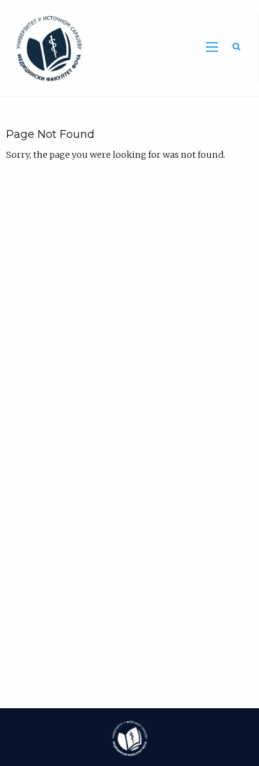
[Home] (45, 47)
